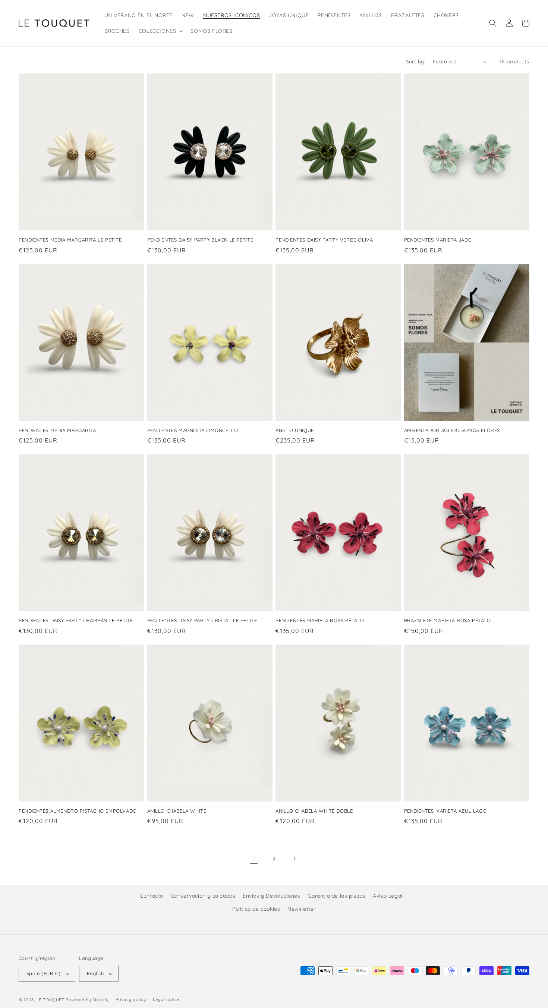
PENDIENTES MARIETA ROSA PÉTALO (319, 620)
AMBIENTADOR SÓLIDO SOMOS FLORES (452, 430)
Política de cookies (256, 908)
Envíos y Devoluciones (271, 895)
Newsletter (301, 908)
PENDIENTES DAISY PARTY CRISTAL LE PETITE (202, 620)
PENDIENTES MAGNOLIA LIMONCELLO (192, 430)
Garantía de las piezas (336, 895)
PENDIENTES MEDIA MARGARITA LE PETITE (70, 240)
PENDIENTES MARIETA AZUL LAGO (445, 811)
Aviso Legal (388, 895)
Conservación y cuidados (203, 895)
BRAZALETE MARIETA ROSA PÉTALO (447, 620)
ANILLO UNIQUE (294, 430)
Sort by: (415, 61)
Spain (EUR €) (43, 973)
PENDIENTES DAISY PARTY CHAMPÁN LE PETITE (76, 620)
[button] (160, 31)
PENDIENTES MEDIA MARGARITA (57, 430)
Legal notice (166, 999)
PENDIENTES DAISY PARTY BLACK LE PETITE (200, 240)
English (95, 973)
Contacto (151, 895)
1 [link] (254, 858)
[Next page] (294, 858)
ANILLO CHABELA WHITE (177, 811)
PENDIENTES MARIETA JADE (437, 240)
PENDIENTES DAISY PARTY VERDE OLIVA (324, 240)
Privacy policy (131, 999)
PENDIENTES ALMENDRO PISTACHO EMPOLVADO (78, 811)
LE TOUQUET (50, 999)
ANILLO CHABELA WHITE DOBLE (314, 811)
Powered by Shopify (87, 999)
